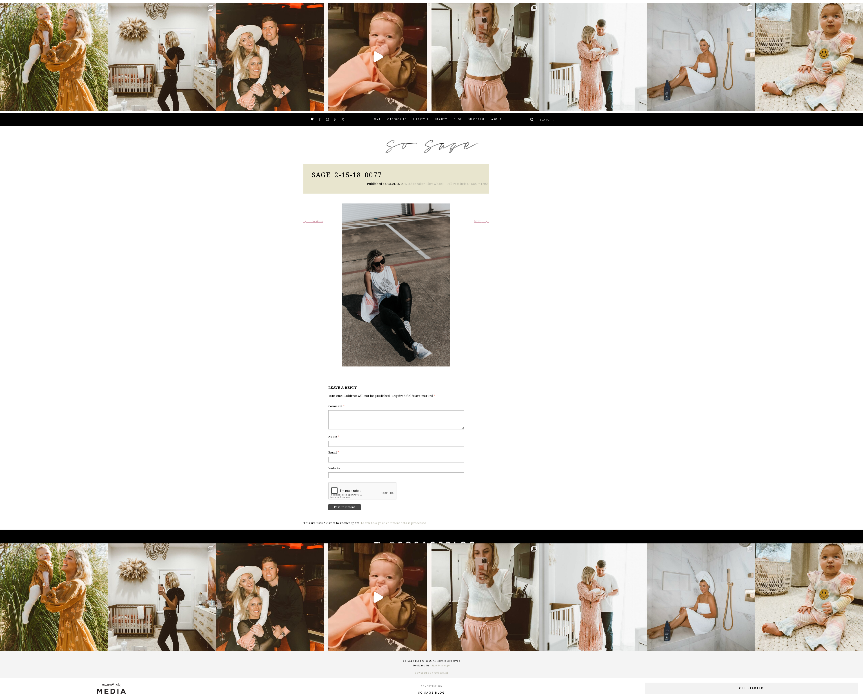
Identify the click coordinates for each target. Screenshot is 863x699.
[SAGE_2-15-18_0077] (396, 284)
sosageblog (53, 7)
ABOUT (496, 119)
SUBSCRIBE (477, 119)
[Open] (54, 57)
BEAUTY (441, 119)
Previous (313, 221)
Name (334, 436)
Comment (336, 406)
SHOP (458, 119)
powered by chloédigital (431, 673)
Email (333, 452)
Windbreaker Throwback (424, 183)
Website (334, 468)
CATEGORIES (397, 119)
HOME (376, 119)
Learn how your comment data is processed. (394, 523)
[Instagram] (103, 105)
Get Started (751, 688)
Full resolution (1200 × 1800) (468, 183)
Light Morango (440, 665)
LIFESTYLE (421, 119)
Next (481, 221)
